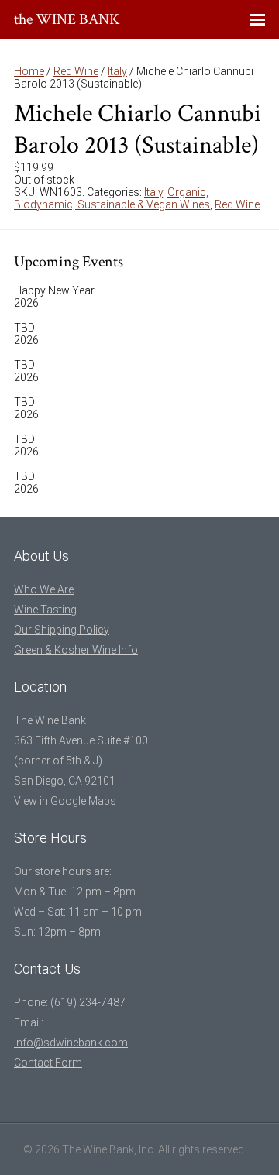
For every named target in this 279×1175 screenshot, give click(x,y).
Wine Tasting (45, 609)
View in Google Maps (65, 801)
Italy (117, 71)
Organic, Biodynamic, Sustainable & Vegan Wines (112, 198)
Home (29, 71)
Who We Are (44, 589)
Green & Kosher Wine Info (76, 650)
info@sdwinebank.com (71, 1042)
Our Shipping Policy (61, 630)
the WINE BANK (67, 19)
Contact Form (48, 1062)
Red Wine (75, 71)
